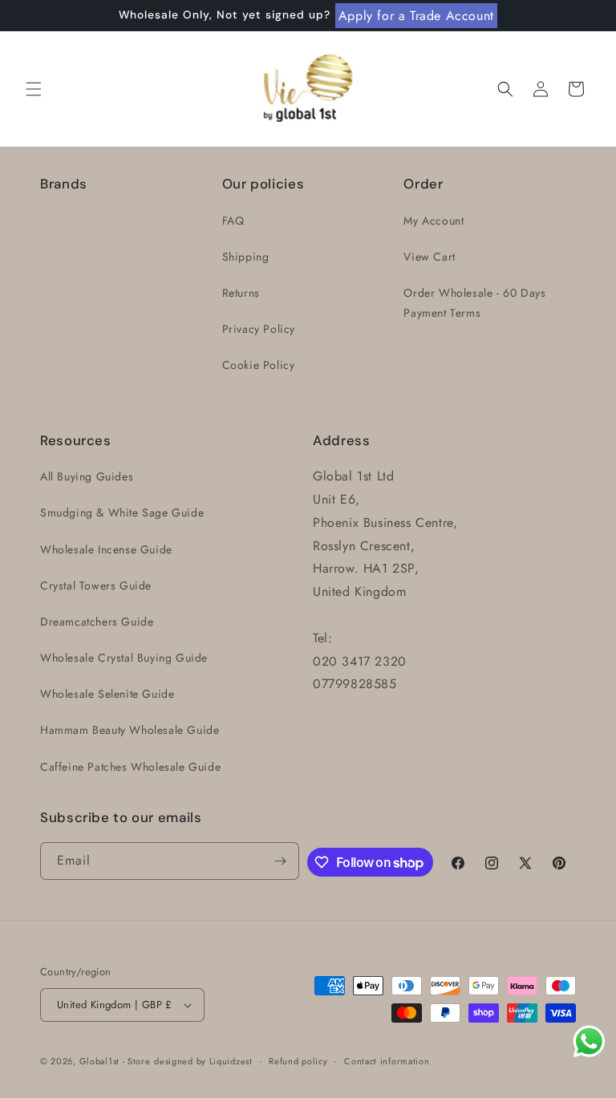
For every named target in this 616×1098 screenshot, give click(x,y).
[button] (33, 89)
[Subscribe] (280, 861)
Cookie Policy (258, 365)
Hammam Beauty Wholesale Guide (129, 730)
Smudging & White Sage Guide (122, 512)
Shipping (246, 257)
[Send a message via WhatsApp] (589, 1041)
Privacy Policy (258, 329)
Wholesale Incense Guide (106, 549)
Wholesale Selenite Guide (107, 694)
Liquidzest (231, 1061)
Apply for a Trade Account (416, 15)
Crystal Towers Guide (96, 585)
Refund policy (298, 1061)
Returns (241, 293)
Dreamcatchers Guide (96, 622)
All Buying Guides (86, 476)
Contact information (386, 1061)
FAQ (233, 221)
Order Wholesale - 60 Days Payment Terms (474, 303)
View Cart (429, 257)
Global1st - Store (115, 1061)
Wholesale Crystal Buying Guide (124, 658)
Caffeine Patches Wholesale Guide (130, 767)
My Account (433, 221)
